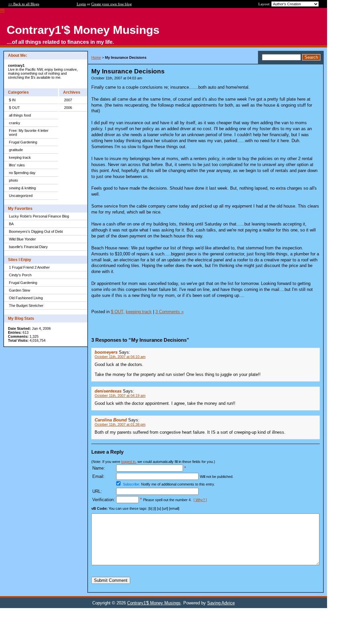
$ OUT (14, 108)
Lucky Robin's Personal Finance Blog (39, 216)
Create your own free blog (111, 4)
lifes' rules (17, 165)
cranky (14, 123)
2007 (68, 100)
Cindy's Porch (20, 275)
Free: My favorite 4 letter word (28, 132)
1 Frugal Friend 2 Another (29, 267)
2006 (68, 108)
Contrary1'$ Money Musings (154, 602)
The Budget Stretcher (26, 306)
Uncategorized (21, 196)
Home (96, 57)
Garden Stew (19, 290)
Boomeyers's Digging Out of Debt (36, 231)
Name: (98, 468)
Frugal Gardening (23, 142)
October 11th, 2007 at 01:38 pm (120, 424)
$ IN (12, 100)
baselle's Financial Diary (28, 247)
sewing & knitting (22, 188)
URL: (97, 491)
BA (11, 224)
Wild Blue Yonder (22, 239)
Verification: (103, 499)
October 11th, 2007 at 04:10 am (120, 357)
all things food (20, 115)
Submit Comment (111, 580)
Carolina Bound (111, 419)
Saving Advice (221, 602)
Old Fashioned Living (26, 298)
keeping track (20, 157)
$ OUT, (118, 311)
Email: (98, 476)
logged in (128, 462)
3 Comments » (169, 311)
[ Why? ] (200, 500)
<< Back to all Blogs (23, 4)
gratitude (16, 150)
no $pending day (22, 173)
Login (81, 4)
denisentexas (108, 391)
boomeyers (106, 352)
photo (13, 180)
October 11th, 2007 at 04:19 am (120, 396)
